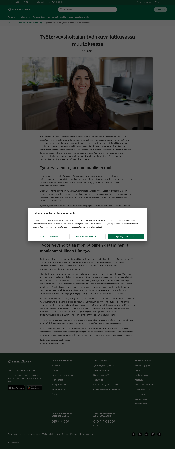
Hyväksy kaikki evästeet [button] (126, 237)
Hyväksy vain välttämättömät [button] (87, 237)
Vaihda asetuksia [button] (50, 237)
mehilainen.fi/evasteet (92, 227)
